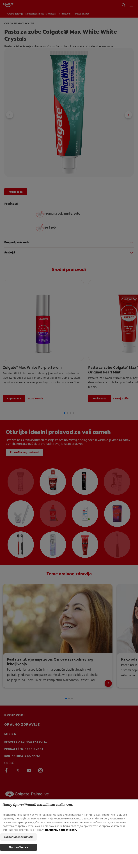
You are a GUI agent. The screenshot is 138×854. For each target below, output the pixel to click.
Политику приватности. (61, 829)
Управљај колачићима (19, 836)
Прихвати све (18, 847)
